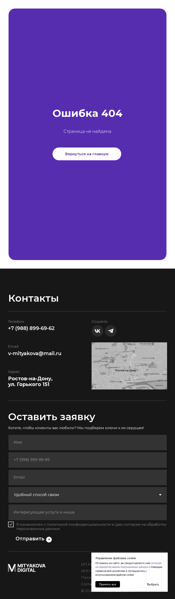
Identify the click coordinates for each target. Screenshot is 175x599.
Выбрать (153, 584)
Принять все (107, 584)
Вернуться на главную (86, 328)
